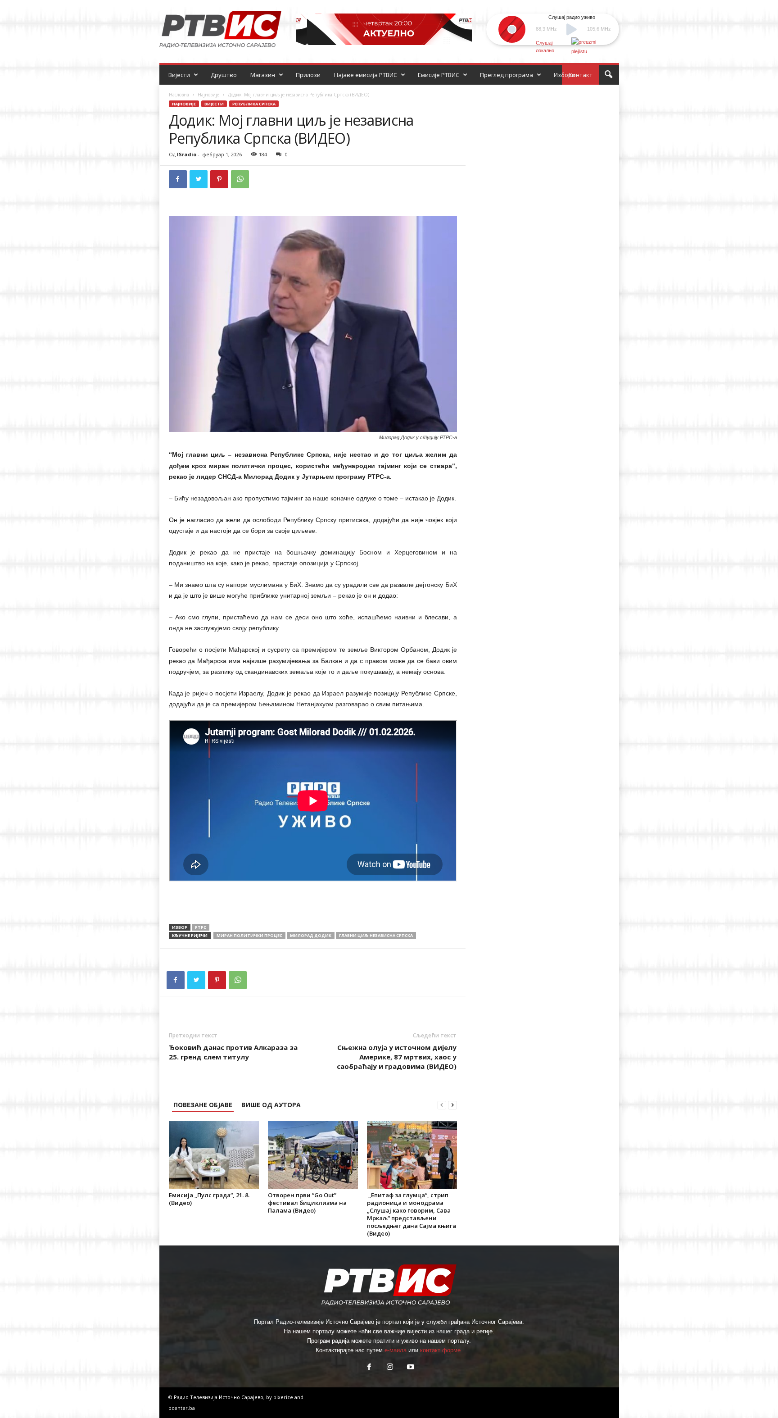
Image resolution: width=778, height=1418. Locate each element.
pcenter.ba (181, 1407)
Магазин (262, 75)
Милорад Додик (310, 935)
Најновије (208, 94)
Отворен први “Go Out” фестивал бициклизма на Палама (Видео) (307, 1202)
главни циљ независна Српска (376, 935)
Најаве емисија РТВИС (365, 75)
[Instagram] (390, 1367)
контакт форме (440, 1350)
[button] (608, 75)
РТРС (200, 927)
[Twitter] (199, 179)
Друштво (224, 75)
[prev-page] (441, 1104)
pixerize (283, 1397)
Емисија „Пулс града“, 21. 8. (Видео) (209, 1199)
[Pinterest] (219, 179)
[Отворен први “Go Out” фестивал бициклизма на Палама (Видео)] (313, 1155)
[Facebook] (178, 179)
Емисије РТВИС (438, 75)
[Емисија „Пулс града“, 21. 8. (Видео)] (214, 1155)
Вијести (179, 75)
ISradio (186, 154)
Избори (564, 75)
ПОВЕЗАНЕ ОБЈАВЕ (202, 1104)
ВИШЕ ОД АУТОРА (271, 1104)
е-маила (395, 1350)
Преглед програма (506, 75)
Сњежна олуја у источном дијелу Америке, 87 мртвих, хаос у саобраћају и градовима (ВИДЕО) (397, 1057)
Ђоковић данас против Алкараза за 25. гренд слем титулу (233, 1052)
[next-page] (452, 1104)
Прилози (308, 75)
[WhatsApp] (240, 179)
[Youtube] (409, 1367)
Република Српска (254, 104)
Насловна (179, 94)
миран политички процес (249, 935)
